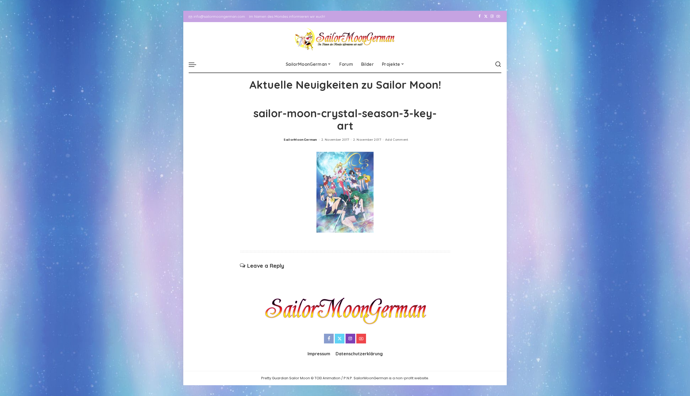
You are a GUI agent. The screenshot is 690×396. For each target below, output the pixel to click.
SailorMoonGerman (300, 140)
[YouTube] (498, 16)
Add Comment (396, 140)
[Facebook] (480, 16)
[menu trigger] (195, 64)
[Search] (498, 64)
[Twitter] (486, 16)
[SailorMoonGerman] (345, 39)
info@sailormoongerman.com (219, 16)
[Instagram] (492, 16)
